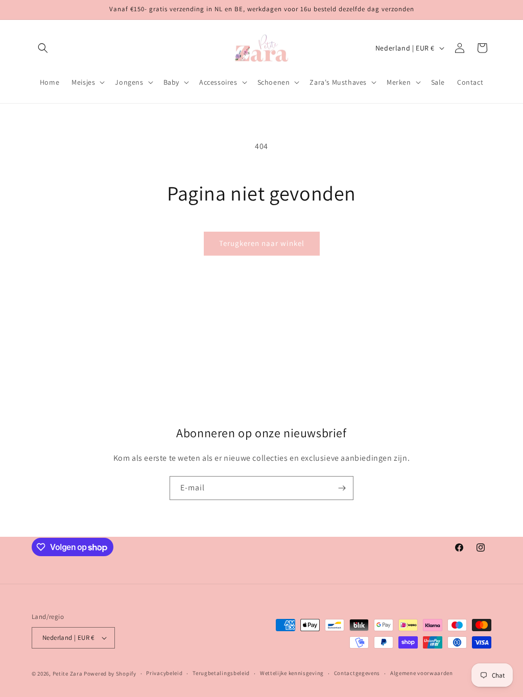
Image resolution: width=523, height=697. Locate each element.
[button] (43, 48)
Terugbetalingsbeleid (221, 673)
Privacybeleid (164, 673)
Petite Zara (68, 673)
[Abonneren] (341, 488)
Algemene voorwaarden (421, 673)
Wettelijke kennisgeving (292, 673)
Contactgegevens (357, 673)
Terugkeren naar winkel (261, 243)
